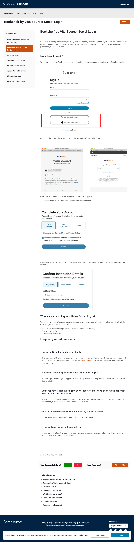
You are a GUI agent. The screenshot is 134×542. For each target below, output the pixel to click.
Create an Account (13, 55)
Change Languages (14, 76)
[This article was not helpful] (78, 465)
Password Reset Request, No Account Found (18, 41)
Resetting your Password (16, 81)
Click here (81, 526)
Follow (124, 22)
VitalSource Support (12, 13)
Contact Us (124, 4)
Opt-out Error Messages (16, 60)
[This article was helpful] (68, 465)
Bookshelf (26, 13)
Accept (120, 535)
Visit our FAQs (120, 465)
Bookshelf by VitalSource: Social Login (17, 48)
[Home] (15, 4)
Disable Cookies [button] (100, 535)
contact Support (87, 360)
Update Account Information (17, 71)
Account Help (38, 13)
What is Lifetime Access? (16, 66)
